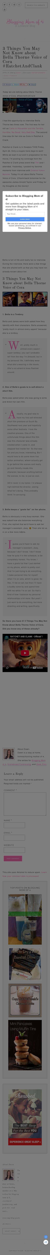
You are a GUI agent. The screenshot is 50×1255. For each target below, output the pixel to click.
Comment (10, 790)
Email (8, 833)
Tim (37, 162)
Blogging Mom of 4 (25, 23)
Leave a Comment (10, 76)
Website (9, 845)
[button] (25, 38)
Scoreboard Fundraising (19, 764)
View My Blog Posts (11, 1218)
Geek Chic (41, 764)
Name (8, 820)
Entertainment (38, 73)
